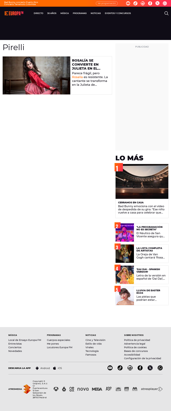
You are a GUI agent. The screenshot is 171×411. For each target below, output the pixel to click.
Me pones (53, 343)
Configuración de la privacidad (142, 358)
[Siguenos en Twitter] (157, 3)
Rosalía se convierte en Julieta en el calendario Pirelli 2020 (85, 68)
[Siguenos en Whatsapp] (165, 3)
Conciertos (14, 347)
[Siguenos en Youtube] (128, 3)
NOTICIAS (96, 13)
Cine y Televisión (96, 340)
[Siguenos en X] (150, 369)
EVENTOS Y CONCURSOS (118, 13)
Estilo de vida (94, 343)
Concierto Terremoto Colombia (20, 4)
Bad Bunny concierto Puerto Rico (21, 2)
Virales (90, 347)
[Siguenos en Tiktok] (135, 3)
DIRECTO (38, 13)
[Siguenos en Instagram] (143, 3)
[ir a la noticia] (36, 75)
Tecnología (92, 351)
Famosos (91, 354)
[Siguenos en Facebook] (150, 3)
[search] (166, 13)
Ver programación (107, 3)
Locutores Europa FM (59, 347)
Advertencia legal (134, 343)
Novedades (15, 351)
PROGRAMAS (80, 13)
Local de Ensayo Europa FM (24, 340)
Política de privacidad (137, 340)
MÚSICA (64, 13)
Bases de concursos (136, 351)
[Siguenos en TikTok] (120, 369)
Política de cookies (135, 347)
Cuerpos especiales (58, 340)
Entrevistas (15, 343)
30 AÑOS (51, 13)
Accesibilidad (132, 354)
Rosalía (77, 77)
